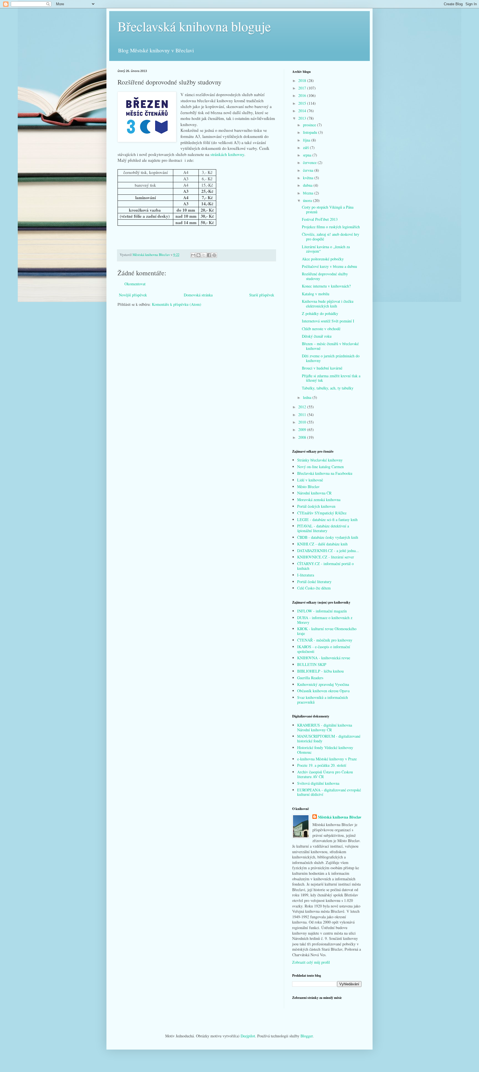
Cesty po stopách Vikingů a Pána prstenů (327, 209)
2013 (302, 118)
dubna (308, 185)
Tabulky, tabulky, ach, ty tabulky (327, 388)
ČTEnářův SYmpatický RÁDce (321, 513)
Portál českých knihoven (316, 506)
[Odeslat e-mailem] (193, 255)
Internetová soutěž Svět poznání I (328, 321)
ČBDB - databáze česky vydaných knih (327, 537)
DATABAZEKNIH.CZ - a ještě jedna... (328, 550)
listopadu (310, 132)
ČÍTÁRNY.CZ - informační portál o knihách (325, 566)
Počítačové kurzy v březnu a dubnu (329, 266)
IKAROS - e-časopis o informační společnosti (323, 649)
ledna (307, 397)
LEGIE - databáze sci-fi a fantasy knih (327, 519)
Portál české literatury (314, 581)
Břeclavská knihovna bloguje (194, 26)
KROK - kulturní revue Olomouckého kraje (326, 631)
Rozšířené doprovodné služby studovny (325, 276)
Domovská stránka (198, 295)
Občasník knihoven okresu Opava (323, 690)
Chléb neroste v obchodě (321, 328)
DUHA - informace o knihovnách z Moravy (324, 620)
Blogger (306, 1035)
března (308, 193)
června (308, 170)
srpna (307, 155)
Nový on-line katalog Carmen (320, 466)
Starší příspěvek (261, 295)
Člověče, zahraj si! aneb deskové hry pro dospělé (330, 237)
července (310, 162)
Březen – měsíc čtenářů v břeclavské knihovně (330, 346)
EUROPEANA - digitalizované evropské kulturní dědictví (329, 792)
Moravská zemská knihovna (318, 499)
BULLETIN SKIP (311, 664)
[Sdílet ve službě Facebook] (209, 255)
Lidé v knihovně (310, 480)
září (306, 147)
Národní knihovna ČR (314, 493)
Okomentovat (135, 283)
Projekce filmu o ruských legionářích (331, 226)
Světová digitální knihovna (318, 783)
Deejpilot (248, 1035)
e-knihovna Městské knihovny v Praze (327, 758)
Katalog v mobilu (315, 293)
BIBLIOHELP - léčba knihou (320, 671)
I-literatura (305, 575)
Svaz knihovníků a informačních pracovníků (322, 700)
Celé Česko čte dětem (314, 588)
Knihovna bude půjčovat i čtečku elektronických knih (327, 304)
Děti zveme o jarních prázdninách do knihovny (331, 358)
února (308, 200)
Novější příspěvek (133, 295)
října (307, 140)
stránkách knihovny (227, 154)
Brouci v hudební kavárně (322, 368)
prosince (310, 124)
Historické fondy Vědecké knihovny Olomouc (325, 750)
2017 (302, 88)
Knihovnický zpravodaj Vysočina (323, 684)
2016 (302, 95)
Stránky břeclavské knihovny (320, 460)
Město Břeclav (308, 486)
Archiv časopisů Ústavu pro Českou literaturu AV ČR (325, 774)
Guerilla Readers (310, 677)
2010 (302, 422)
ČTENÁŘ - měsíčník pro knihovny (324, 640)
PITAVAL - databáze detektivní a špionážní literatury (323, 528)
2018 (302, 80)
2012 (302, 406)
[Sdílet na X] (204, 255)
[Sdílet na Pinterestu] (214, 255)
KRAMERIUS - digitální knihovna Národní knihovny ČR (324, 727)
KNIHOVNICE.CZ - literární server (325, 557)
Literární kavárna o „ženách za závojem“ (326, 249)
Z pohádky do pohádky (320, 313)
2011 (302, 414)
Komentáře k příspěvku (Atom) (176, 304)
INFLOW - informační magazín (322, 611)
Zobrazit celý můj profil (311, 962)
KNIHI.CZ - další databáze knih (322, 544)
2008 (302, 437)
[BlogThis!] (198, 255)
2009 (302, 429)
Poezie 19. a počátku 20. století (321, 765)
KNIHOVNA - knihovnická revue (323, 657)
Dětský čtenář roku (317, 336)
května (308, 177)
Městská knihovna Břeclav (339, 817)
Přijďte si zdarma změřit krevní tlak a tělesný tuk (331, 378)
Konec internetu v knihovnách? (326, 286)
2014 (302, 110)
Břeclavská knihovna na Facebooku (324, 473)
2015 (302, 103)
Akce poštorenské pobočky (323, 258)
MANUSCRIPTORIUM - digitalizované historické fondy (328, 738)
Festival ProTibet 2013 (320, 219)
